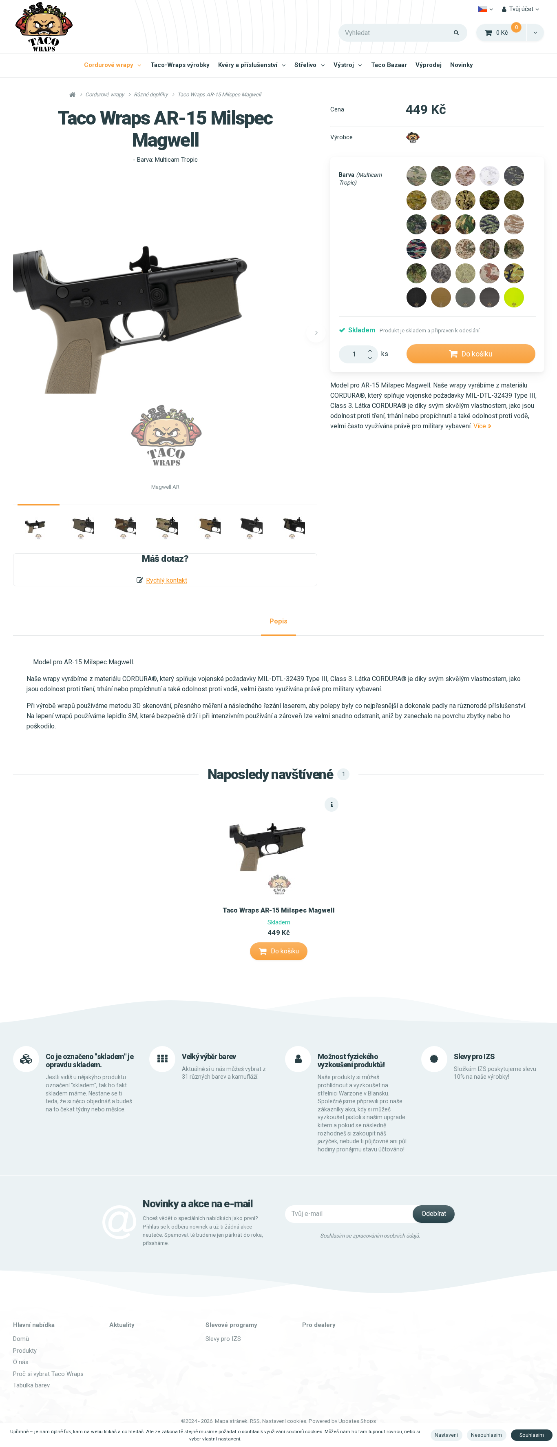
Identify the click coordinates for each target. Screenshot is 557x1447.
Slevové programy (231, 1325)
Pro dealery (319, 1325)
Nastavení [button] (446, 1435)
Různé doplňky (151, 94)
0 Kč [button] (511, 32)
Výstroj (344, 65)
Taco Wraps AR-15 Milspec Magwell (279, 910)
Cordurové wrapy (108, 65)
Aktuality (122, 1325)
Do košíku (477, 354)
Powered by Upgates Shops (342, 1421)
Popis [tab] (278, 621)
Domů (21, 1338)
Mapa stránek (231, 1421)
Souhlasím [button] (531, 1435)
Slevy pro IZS (223, 1338)
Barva (360, 178)
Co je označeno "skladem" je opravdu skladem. (89, 1061)
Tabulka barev (31, 1385)
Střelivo (305, 65)
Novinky (461, 65)
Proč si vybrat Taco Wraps (48, 1374)
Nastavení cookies (284, 1421)
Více (480, 426)
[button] (535, 32)
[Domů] (44, 26)
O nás (21, 1362)
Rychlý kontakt (166, 580)
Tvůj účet (521, 9)
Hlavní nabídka (34, 1325)
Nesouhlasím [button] (486, 1435)
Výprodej (429, 65)
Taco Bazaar (389, 65)
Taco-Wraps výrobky (180, 65)
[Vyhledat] (456, 33)
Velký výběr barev (209, 1057)
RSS (255, 1421)
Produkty (25, 1350)
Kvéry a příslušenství (247, 65)
